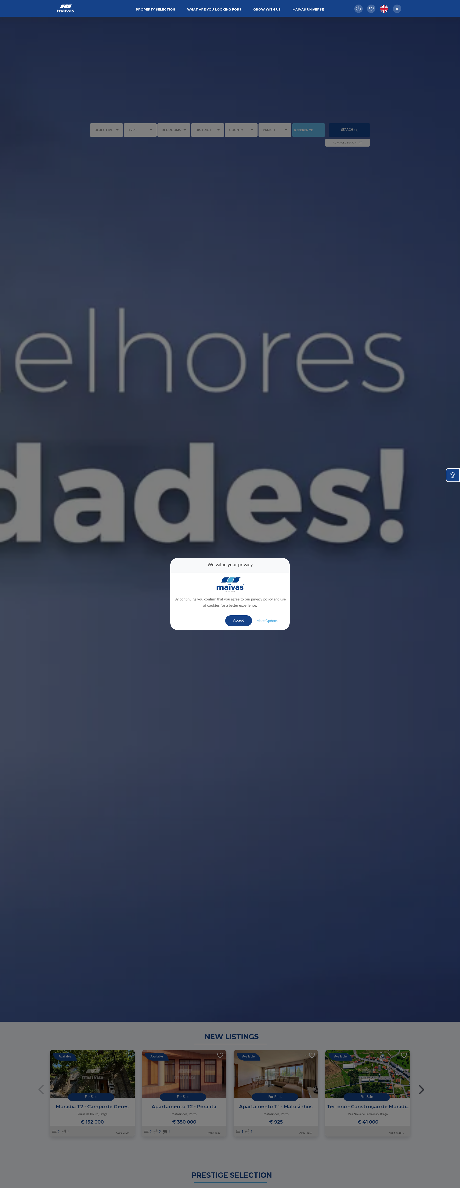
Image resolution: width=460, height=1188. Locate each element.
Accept (238, 620)
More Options (267, 621)
